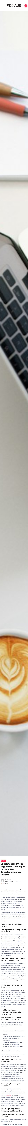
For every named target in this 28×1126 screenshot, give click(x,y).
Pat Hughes (8, 879)
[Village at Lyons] (14, 5)
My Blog (3, 860)
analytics (8, 1095)
